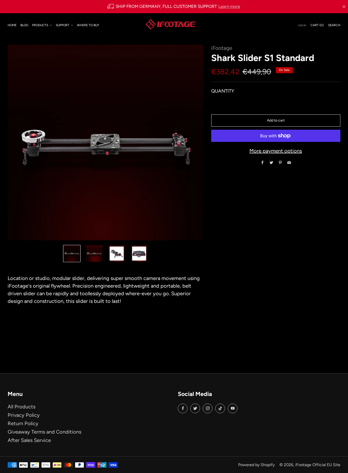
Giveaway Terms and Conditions (44, 432)
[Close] (344, 7)
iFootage (221, 48)
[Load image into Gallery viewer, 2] (94, 253)
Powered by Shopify (256, 464)
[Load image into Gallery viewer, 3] (116, 253)
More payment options (275, 151)
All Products (21, 407)
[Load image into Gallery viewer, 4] (139, 253)
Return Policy (23, 423)
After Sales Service (29, 440)
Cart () (317, 25)
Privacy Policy (24, 415)
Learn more (229, 6)
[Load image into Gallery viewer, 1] (72, 253)
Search (334, 25)
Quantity (222, 91)
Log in (302, 25)
